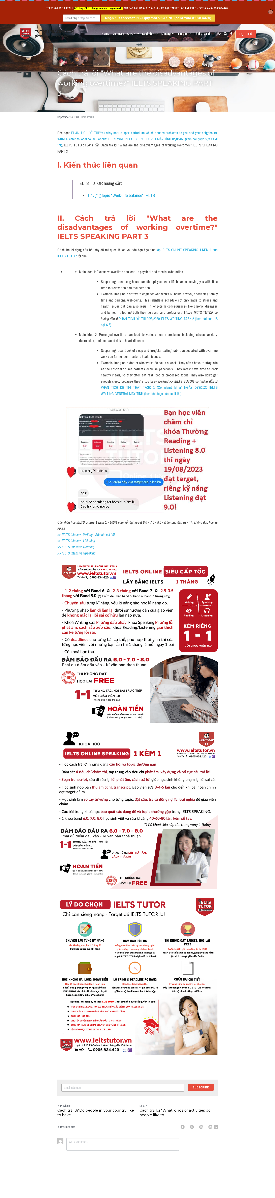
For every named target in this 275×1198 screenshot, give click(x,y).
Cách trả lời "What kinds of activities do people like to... (175, 1112)
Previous (65, 1106)
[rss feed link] (216, 1127)
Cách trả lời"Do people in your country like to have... (95, 1112)
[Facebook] (183, 1127)
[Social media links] (231, 33)
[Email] (210, 1127)
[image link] (25, 33)
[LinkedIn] (201, 1127)
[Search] (225, 33)
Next (142, 1106)
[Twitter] (192, 1127)
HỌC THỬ (245, 34)
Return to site (67, 1127)
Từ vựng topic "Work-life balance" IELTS (121, 195)
